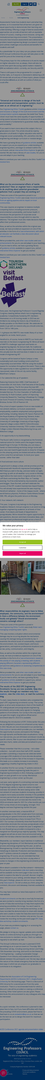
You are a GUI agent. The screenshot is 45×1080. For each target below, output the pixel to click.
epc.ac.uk (24, 529)
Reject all (22, 553)
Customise (22, 548)
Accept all (22, 542)
